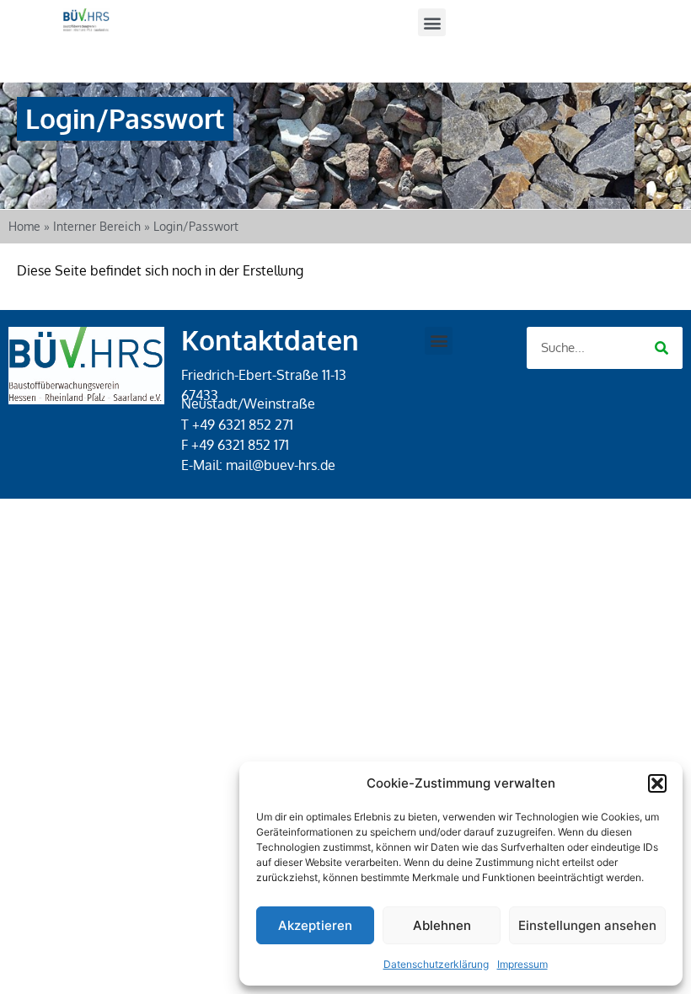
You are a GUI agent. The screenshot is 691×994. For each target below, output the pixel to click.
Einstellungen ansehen (587, 925)
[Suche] (661, 348)
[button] (657, 783)
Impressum (522, 964)
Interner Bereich (97, 226)
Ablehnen (442, 925)
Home (24, 226)
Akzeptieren (315, 925)
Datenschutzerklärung (436, 964)
